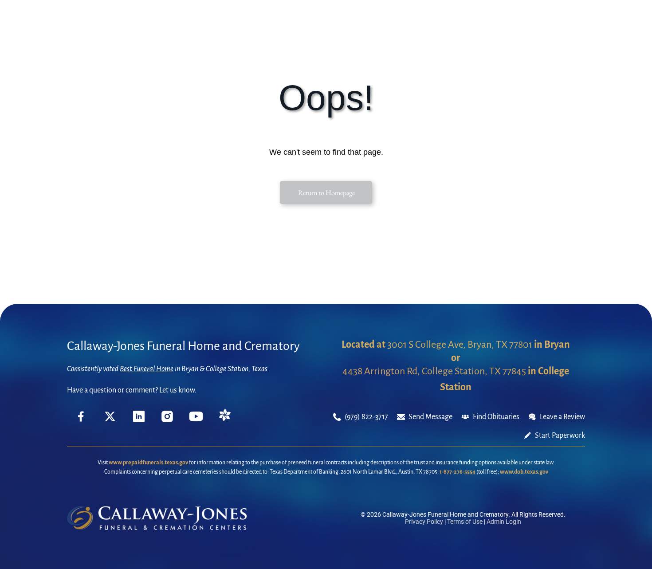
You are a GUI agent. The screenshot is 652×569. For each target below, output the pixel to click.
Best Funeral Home (146, 369)
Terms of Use (465, 521)
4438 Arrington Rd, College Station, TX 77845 (434, 371)
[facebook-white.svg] (81, 423)
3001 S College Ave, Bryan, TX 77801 (459, 344)
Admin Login (504, 521)
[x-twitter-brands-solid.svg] (110, 420)
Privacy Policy (424, 521)
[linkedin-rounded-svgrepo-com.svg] (139, 420)
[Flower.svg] (225, 419)
